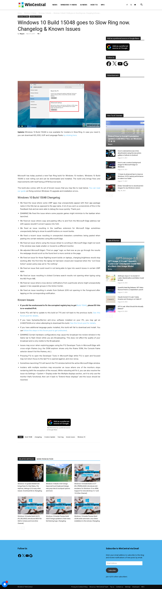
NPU (102, 5)
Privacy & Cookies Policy (79, 587)
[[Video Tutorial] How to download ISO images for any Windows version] (110, 188)
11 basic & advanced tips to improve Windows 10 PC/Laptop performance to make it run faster (130, 176)
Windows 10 (81, 437)
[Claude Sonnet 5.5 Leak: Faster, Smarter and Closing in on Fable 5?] (110, 299)
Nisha (110, 269)
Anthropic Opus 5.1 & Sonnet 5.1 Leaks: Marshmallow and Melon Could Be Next (131, 278)
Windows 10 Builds (45, 13)
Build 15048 (28, 437)
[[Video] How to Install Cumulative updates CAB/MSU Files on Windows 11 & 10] (125, 133)
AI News (83, 5)
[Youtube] (135, 4)
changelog (38, 437)
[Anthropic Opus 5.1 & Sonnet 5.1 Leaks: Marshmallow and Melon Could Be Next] (110, 278)
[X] (131, 4)
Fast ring (61, 437)
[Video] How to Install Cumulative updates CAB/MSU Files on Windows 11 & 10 (125, 138)
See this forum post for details (83, 323)
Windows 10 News (30, 13)
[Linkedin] (56, 74)
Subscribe (112, 570)
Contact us (119, 587)
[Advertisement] (59, 54)
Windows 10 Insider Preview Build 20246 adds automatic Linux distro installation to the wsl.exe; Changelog (87, 518)
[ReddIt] (61, 74)
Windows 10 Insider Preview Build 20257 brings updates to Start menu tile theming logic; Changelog (58, 518)
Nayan (22, 34)
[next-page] (22, 528)
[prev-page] (19, 528)
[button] (141, 5)
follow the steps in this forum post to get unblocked (45, 330)
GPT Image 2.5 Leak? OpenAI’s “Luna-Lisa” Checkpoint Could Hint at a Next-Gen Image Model (124, 263)
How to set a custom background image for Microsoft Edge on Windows (129, 165)
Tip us (112, 587)
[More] (72, 74)
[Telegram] (67, 74)
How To (94, 5)
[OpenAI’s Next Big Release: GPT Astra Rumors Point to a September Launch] (110, 289)
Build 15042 (82, 305)
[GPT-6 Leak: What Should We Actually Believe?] (110, 308)
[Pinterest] (45, 74)
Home (20, 13)
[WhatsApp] (50, 74)
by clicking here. (70, 135)
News (54, 5)
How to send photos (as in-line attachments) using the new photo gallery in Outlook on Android (129, 153)
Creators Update (49, 437)
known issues (70, 437)
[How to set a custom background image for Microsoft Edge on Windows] (110, 164)
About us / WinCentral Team (98, 587)
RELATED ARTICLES (26, 459)
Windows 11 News (69, 5)
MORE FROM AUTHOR (45, 459)
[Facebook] (127, 4)
